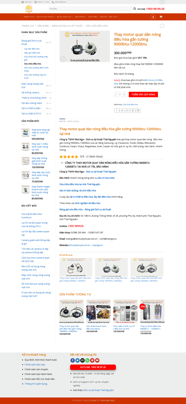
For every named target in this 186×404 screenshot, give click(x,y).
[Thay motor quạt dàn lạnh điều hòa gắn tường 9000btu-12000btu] (76, 267)
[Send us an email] (82, 360)
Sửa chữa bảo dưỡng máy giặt (36, 58)
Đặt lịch (113, 17)
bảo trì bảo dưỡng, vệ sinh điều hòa (78, 190)
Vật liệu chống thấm (32, 103)
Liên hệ (103, 17)
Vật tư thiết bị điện (31, 108)
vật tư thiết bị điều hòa (81, 196)
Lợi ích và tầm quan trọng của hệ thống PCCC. (35, 224)
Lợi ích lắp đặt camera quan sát (35, 233)
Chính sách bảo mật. (35, 364)
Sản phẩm (80, 17)
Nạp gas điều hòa (32, 52)
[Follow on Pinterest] (92, 360)
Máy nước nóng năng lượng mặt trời (36, 277)
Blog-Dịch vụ (64, 17)
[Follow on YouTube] (97, 360)
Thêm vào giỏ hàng (143, 94)
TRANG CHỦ (29, 17)
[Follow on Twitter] (77, 360)
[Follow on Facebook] (162, 2)
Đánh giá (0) (73, 121)
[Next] (164, 321)
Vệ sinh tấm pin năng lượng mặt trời (36, 285)
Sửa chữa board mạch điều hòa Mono (96, 327)
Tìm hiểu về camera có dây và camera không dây (35, 250)
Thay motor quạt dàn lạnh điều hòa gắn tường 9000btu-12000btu (75, 279)
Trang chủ (28, 25)
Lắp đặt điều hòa (31, 48)
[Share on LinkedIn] (138, 110)
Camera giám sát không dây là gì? (36, 242)
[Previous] (60, 321)
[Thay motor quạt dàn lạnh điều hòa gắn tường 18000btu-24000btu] (147, 267)
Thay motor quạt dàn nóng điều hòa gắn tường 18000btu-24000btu (111, 279)
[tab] (62, 121)
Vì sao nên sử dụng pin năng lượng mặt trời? (36, 294)
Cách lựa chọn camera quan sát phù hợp (36, 259)
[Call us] (87, 360)
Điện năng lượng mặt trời (32, 85)
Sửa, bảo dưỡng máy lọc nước (35, 76)
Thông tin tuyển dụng (36, 383)
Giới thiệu (93, 17)
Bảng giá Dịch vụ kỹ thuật (67, 25)
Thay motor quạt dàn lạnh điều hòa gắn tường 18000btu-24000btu (146, 279)
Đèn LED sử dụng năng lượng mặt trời (33, 268)
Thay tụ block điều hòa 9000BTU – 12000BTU (150, 327)
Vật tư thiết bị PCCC (32, 113)
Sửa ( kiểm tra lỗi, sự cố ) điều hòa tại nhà (124, 327)
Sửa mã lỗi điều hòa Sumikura (32, 216)
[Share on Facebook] (116, 110)
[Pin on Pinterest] (132, 110)
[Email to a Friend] (127, 110)
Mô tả (62, 121)
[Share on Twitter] (122, 110)
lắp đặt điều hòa (102, 196)
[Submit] (134, 9)
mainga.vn (97, 245)
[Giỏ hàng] (161, 17)
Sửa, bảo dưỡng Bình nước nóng (36, 69)
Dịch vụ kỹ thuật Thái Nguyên (101, 171)
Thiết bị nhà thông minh (34, 97)
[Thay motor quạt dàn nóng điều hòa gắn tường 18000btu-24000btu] (111, 267)
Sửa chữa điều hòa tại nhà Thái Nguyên (80, 184)
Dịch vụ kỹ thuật (44, 17)
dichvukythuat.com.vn (79, 245)
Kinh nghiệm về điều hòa (87, 203)
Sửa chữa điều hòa (97, 25)
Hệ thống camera (30, 92)
